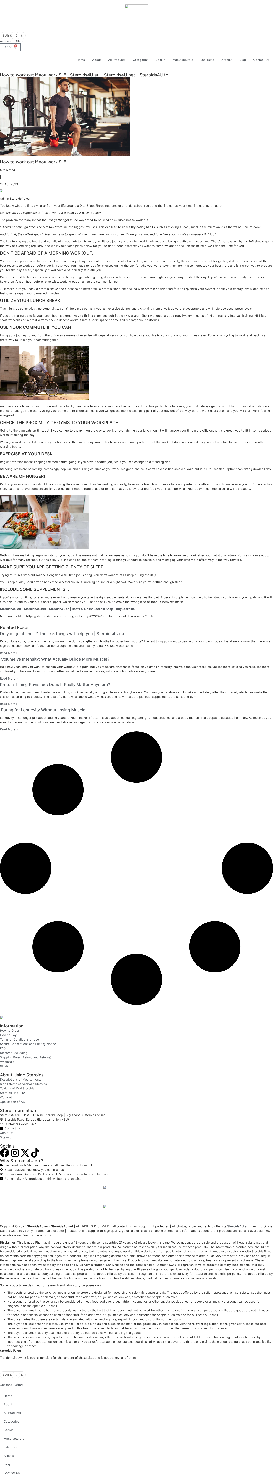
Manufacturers (183, 60)
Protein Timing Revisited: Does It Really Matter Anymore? (55, 684)
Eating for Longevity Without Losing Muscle (42, 709)
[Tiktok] (35, 1153)
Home (81, 60)
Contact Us (261, 60)
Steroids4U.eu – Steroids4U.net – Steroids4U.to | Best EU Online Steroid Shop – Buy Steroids (67, 609)
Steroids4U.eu (237, 1226)
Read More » (9, 653)
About (96, 60)
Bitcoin (160, 60)
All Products (116, 60)
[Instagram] (15, 1153)
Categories (140, 60)
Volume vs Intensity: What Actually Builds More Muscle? (55, 659)
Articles (226, 60)
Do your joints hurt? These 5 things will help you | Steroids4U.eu (62, 633)
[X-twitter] (25, 1153)
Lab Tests (207, 60)
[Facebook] (4, 1153)
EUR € (7, 35)
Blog (243, 60)
